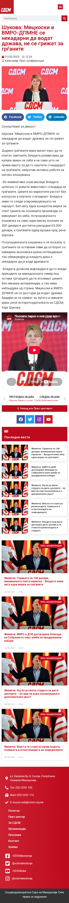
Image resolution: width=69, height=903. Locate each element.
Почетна (14, 810)
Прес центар (16, 816)
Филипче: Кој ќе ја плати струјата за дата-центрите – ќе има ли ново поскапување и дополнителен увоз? (32, 693)
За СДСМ (14, 822)
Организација (17, 828)
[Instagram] (39, 419)
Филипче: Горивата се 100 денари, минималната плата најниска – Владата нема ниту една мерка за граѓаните (33, 581)
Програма (14, 834)
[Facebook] (21, 419)
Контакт (13, 840)
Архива (13, 847)
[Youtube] (48, 419)
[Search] (64, 18)
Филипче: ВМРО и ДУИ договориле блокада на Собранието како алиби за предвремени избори (32, 637)
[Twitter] (30, 419)
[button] (60, 6)
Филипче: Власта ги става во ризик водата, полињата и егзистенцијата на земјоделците (33, 748)
